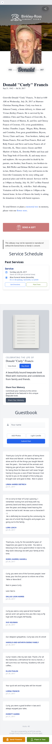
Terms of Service (32, 733)
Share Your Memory (16, 400)
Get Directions (15, 285)
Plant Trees (37, 285)
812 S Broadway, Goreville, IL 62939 (24, 280)
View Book (12, 366)
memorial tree (32, 206)
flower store (22, 210)
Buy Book (25, 366)
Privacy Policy (19, 733)
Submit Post (26, 441)
